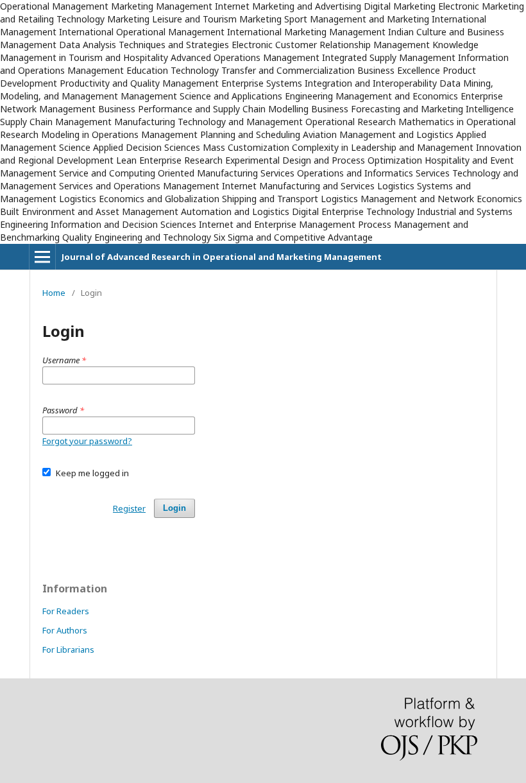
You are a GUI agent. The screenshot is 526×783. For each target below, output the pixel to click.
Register (129, 508)
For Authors (64, 630)
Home (53, 292)
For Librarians (68, 649)
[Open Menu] (42, 257)
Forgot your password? (87, 441)
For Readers (65, 611)
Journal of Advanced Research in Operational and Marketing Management (222, 256)
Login (174, 508)
